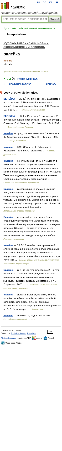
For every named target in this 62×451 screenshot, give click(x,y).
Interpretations (16, 34)
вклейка (8, 133)
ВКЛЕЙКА (9, 98)
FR (57, 2)
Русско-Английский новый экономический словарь (31, 28)
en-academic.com (13, 5)
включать (51, 83)
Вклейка (8, 189)
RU (38, 2)
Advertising (31, 333)
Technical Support (18, 333)
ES (50, 2)
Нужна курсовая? (28, 78)
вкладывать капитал (20, 83)
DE (44, 2)
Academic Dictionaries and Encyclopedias (29, 13)
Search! (54, 19)
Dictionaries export (9, 338)
